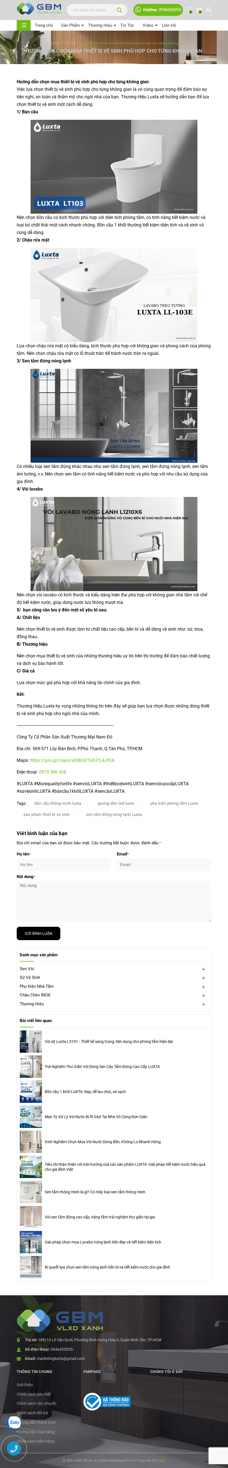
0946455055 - (63, 1349)
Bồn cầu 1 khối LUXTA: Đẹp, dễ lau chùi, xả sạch (85, 1091)
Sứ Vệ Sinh (30, 977)
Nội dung (26, 876)
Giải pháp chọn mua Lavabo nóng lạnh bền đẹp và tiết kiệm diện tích (103, 1242)
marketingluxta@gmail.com (61, 1358)
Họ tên (24, 854)
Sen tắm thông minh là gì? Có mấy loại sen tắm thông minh (95, 1192)
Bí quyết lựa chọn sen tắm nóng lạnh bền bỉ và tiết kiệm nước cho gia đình (107, 1267)
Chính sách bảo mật (34, 1394)
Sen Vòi (27, 968)
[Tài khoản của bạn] (208, 10)
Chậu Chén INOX (35, 995)
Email (123, 854)
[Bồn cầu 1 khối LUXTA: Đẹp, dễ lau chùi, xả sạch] (31, 1092)
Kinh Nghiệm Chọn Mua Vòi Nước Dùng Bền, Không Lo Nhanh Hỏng (103, 1142)
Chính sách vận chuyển (36, 1403)
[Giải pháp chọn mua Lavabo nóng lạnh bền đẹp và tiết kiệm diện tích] (31, 1242)
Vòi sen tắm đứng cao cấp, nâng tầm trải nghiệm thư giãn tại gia (100, 1217)
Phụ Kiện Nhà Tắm (37, 986)
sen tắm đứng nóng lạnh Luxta (114, 814)
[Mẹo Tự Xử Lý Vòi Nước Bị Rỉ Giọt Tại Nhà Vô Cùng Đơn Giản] (31, 1117)
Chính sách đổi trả (32, 1413)
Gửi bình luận (38, 933)
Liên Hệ (169, 25)
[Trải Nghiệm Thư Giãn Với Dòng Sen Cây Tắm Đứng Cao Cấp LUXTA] (31, 1066)
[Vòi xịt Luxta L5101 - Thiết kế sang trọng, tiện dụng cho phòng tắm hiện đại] (31, 1041)
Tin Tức (127, 25)
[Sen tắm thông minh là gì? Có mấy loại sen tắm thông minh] (31, 1192)
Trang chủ (44, 25)
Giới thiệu (25, 1384)
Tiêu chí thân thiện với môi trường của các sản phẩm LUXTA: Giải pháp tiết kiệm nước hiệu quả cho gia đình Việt (125, 1167)
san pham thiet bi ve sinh (46, 814)
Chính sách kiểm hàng (35, 1441)
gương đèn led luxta (116, 803)
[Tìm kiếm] (119, 10)
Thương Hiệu (100, 25)
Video (148, 25)
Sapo (162, 1460)
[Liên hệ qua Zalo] (14, 1423)
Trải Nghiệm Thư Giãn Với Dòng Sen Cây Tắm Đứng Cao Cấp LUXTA (102, 1066)
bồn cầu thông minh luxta (57, 803)
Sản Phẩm (70, 25)
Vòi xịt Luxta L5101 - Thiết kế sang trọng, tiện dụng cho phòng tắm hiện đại (109, 1041)
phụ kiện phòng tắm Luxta (174, 803)
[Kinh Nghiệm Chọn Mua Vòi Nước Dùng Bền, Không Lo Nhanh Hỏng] (31, 1142)
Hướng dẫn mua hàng (35, 1432)
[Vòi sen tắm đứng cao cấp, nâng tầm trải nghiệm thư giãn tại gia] (31, 1217)
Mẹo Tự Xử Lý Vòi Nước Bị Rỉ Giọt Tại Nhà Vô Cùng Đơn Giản (96, 1117)
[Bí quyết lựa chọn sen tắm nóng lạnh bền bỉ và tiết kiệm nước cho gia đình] (31, 1267)
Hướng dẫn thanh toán (36, 1422)
